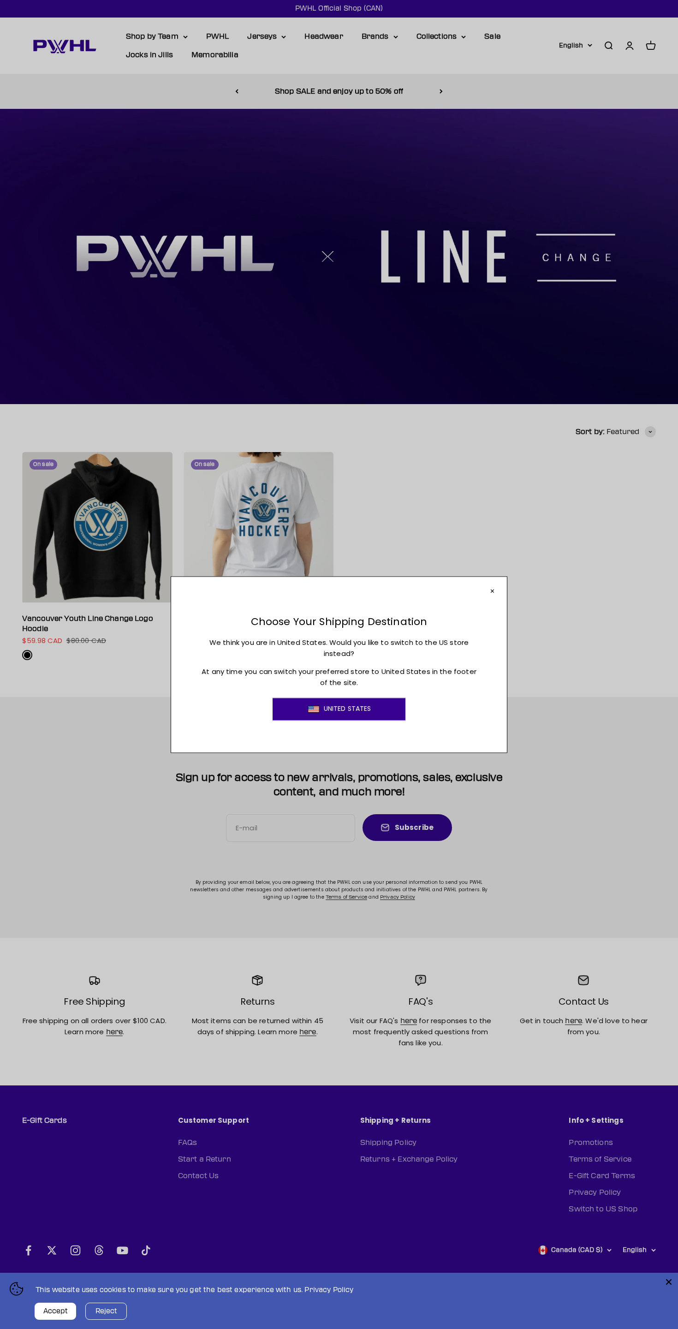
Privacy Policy (328, 1290)
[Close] (668, 1282)
